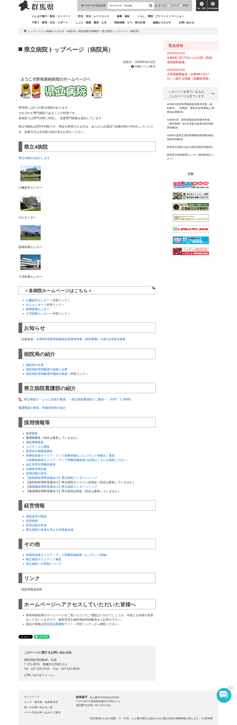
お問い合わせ (186, 22)
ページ (175, 5)
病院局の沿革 (35, 364)
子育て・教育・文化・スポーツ (50, 22)
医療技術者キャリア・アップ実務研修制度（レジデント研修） (67, 554)
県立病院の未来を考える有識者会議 (49, 529)
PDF (185, 5)
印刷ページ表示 (145, 66)
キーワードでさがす (93, 5)
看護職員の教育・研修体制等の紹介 (42, 407)
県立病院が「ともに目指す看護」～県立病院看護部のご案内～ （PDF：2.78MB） (78, 399)
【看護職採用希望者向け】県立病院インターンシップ (61, 486)
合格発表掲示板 (36, 468)
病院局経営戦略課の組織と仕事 (46, 369)
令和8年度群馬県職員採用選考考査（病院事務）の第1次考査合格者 (81, 339)
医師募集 (32, 433)
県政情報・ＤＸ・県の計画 (129, 22)
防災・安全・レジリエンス (93, 16)
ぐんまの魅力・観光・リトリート (51, 16)
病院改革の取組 (36, 516)
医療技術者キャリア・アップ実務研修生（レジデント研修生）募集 (70, 455)
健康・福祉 (123, 16)
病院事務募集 (35, 442)
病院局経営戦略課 (88, 31)
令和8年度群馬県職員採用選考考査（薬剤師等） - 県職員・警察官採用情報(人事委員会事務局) (190, 108)
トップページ (35, 31)
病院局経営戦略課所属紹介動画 (46, 373)
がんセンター (35, 304)
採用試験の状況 (36, 473)
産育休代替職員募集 (39, 451)
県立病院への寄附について (43, 563)
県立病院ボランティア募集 (43, 559)
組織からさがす (162, 22)
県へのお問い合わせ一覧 (38, 707)
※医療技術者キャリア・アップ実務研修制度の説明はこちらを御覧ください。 (78, 460)
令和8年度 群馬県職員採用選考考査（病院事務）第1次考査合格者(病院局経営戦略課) (190, 123)
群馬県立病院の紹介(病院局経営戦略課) (190, 147)
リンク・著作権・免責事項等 (41, 702)
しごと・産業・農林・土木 (91, 22)
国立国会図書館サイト (58, 624)
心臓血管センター (38, 300)
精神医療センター (38, 309)
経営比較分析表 (36, 525)
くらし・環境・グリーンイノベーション (160, 16)
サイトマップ (32, 696)
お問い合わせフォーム (39, 675)
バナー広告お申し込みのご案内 (42, 712)
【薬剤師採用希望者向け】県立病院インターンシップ (61, 477)
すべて (162, 5)
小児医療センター (38, 313)
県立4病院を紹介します (34, 158)
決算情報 (32, 520)
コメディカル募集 (38, 446)
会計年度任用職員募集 (41, 464)
